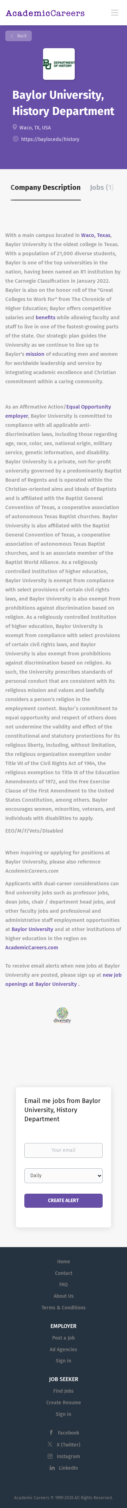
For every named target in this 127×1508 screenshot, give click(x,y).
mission (35, 354)
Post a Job (63, 1338)
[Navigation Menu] (114, 12)
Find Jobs (63, 1391)
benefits (45, 317)
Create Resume (63, 1403)
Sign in (63, 1361)
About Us (64, 1296)
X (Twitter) (68, 1445)
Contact (63, 1273)
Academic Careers (31, 1497)
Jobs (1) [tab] (102, 187)
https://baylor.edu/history (50, 139)
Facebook (68, 1433)
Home (63, 1262)
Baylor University (32, 929)
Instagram (68, 1456)
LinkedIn (68, 1468)
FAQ (63, 1285)
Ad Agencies (63, 1350)
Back (21, 35)
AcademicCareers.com (31, 947)
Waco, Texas (95, 235)
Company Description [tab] (46, 187)
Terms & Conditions (64, 1308)
